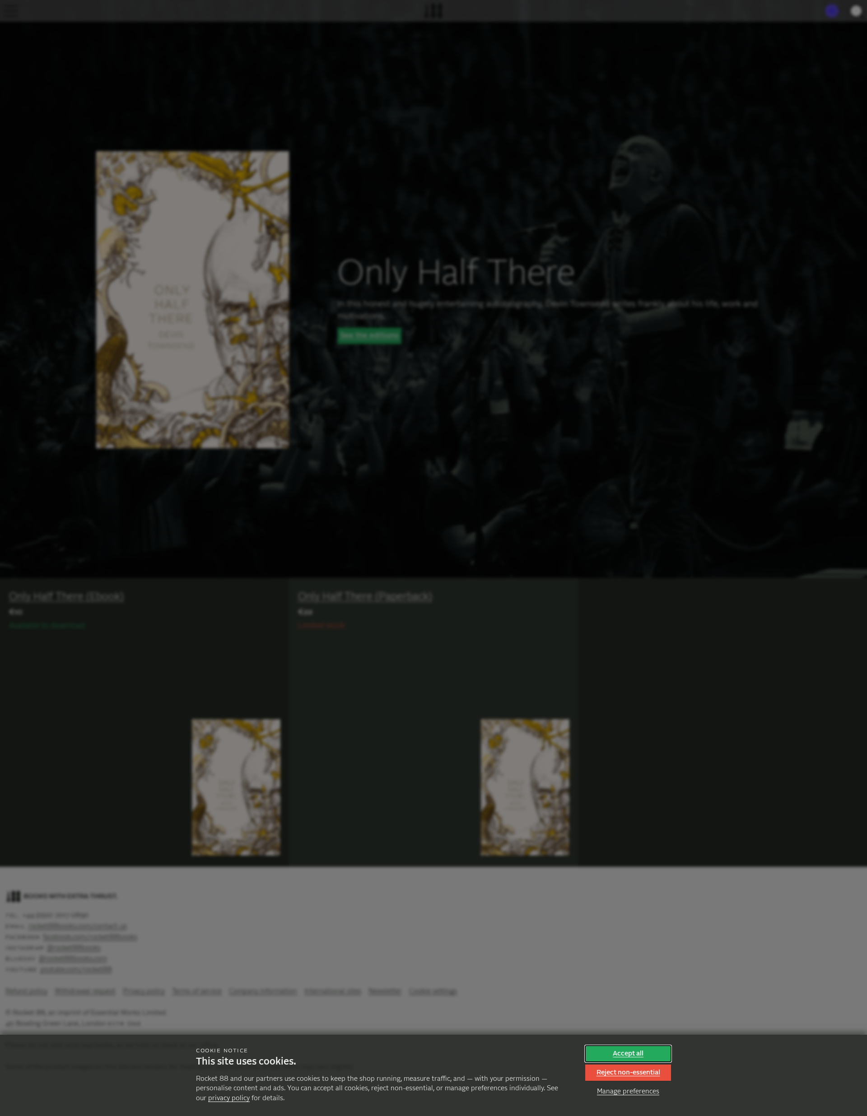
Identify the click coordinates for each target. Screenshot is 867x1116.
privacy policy (229, 1098)
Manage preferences (628, 1091)
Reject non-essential (628, 1072)
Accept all (628, 1053)
